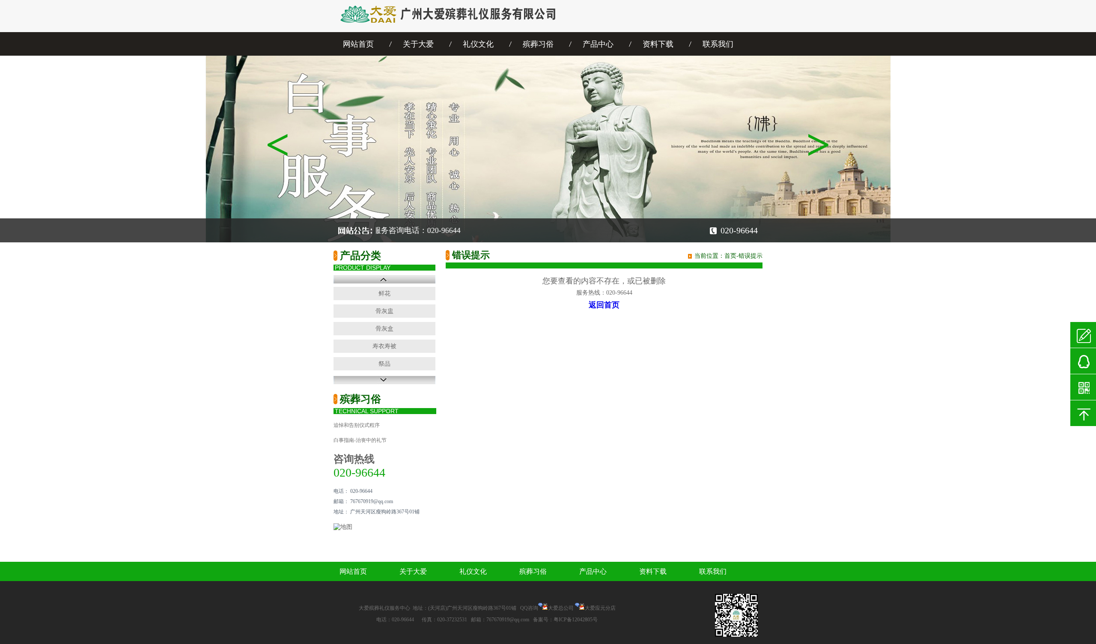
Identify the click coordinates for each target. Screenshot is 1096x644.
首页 (730, 256)
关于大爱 (418, 44)
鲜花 (384, 293)
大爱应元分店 (600, 608)
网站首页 (358, 44)
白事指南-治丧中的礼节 (360, 440)
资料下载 (658, 44)
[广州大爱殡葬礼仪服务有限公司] (456, 30)
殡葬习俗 (538, 44)
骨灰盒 (384, 328)
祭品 (384, 364)
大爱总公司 (561, 608)
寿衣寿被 (384, 346)
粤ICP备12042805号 (576, 620)
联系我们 (718, 44)
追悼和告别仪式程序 (357, 425)
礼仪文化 (478, 44)
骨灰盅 (384, 311)
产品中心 (598, 44)
